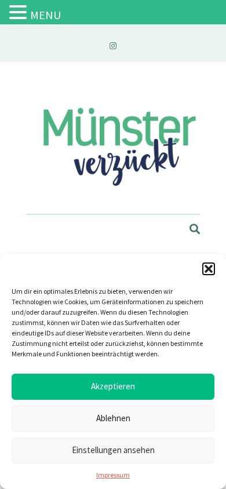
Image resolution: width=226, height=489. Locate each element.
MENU (45, 15)
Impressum (113, 474)
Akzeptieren (113, 386)
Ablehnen (113, 418)
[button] (208, 269)
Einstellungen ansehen (113, 449)
